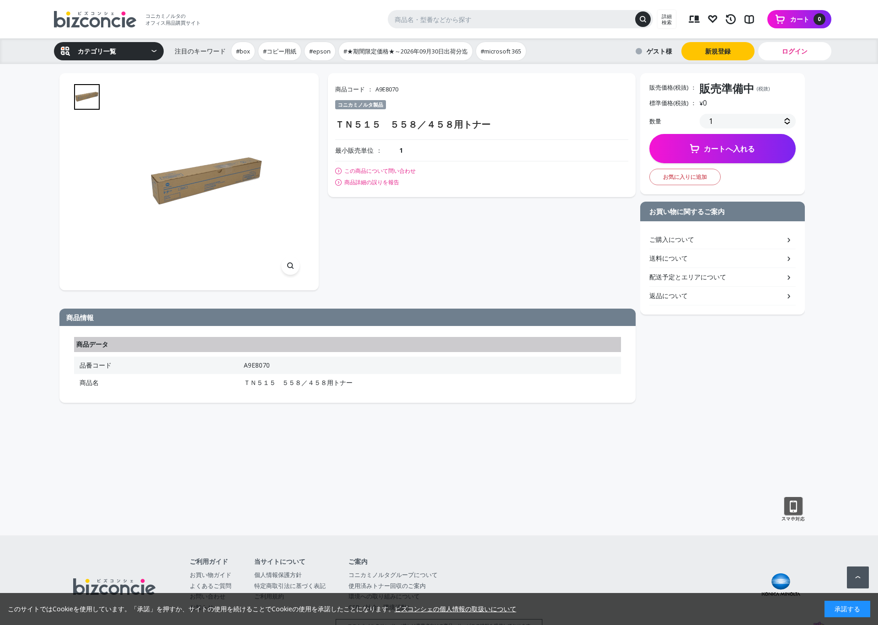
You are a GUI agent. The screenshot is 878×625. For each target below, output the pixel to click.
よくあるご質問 (210, 586)
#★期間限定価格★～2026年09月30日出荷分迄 (405, 51)
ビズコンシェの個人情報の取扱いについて (455, 608)
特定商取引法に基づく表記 (290, 586)
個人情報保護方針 (278, 575)
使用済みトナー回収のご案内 (387, 586)
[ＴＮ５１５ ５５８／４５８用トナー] (206, 181)
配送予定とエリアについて (687, 276)
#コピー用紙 (279, 51)
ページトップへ (858, 577)
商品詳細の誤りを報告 (371, 182)
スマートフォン (793, 509)
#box (243, 51)
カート (805, 19)
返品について (668, 295)
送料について (668, 258)
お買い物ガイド (210, 575)
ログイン (795, 51)
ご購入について (671, 239)
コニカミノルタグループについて (393, 575)
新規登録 (718, 51)
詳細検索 (667, 19)
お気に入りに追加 (685, 177)
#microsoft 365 (501, 51)
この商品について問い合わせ (380, 171)
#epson (320, 51)
